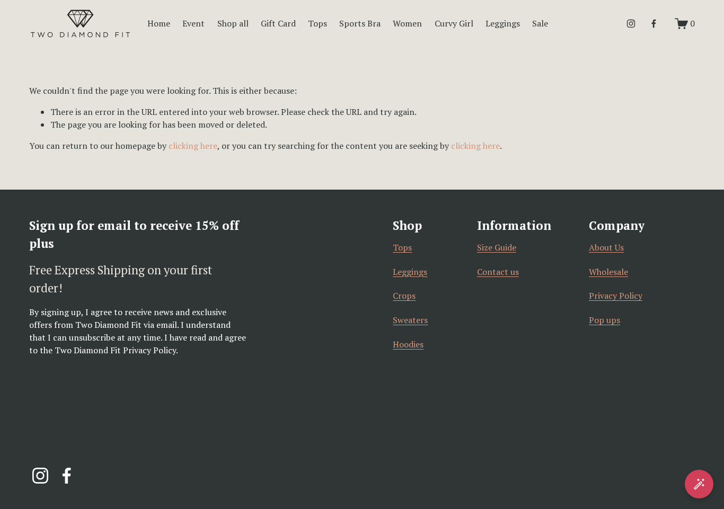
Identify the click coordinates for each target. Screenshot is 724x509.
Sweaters (410, 320)
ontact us (500, 272)
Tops (317, 23)
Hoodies (408, 344)
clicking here (193, 145)
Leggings (410, 272)
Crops (404, 295)
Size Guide (496, 247)
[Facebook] (654, 24)
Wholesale (608, 272)
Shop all (233, 23)
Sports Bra (360, 23)
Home (158, 23)
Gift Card (278, 23)
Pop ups (604, 320)
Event (193, 23)
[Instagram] (631, 24)
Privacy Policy (615, 295)
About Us (606, 247)
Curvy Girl (454, 23)
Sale (540, 23)
